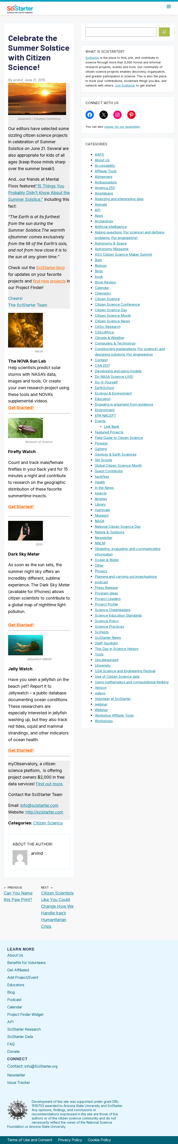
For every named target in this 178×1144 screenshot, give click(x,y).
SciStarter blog (50, 267)
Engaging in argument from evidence (124, 404)
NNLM (100, 543)
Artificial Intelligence (111, 226)
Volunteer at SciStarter (113, 698)
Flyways (101, 443)
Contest (101, 360)
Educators (15, 985)
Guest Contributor (109, 471)
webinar (101, 704)
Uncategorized (106, 660)
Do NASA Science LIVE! (114, 376)
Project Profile (106, 604)
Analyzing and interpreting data (119, 199)
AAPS (99, 154)
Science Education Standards (118, 615)
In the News (104, 487)
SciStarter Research (24, 1029)
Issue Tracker (18, 1082)
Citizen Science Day (111, 310)
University (103, 665)
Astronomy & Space (111, 243)
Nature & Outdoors (109, 532)
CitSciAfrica (104, 332)
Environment (104, 410)
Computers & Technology (115, 343)
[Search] (164, 32)
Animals (101, 204)
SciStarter (92, 57)
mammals (102, 510)
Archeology (104, 221)
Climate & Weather (109, 338)
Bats (98, 260)
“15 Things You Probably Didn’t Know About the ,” (39, 192)
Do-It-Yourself (106, 382)
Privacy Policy (70, 1140)
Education (103, 399)
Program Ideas (106, 593)
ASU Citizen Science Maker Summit (123, 254)
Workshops (104, 721)
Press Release (106, 587)
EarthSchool (104, 387)
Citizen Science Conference (117, 304)
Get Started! (21, 407)
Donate (13, 1051)
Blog (11, 992)
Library (100, 504)
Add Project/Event (22, 977)
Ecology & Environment (113, 393)
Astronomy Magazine (112, 249)
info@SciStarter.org (41, 1066)
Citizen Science (48, 823)
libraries (101, 499)
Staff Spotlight (106, 643)
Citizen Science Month (113, 315)
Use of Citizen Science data (117, 676)
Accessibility (105, 165)
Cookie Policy (99, 1140)
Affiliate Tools (106, 171)
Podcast (14, 999)
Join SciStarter (125, 85)
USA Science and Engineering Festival (125, 671)
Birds (99, 271)
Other (99, 565)
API (97, 210)
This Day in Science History (117, 649)
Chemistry (103, 293)
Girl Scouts (103, 460)
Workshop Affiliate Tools (114, 715)
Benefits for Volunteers (26, 962)
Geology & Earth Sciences (116, 454)
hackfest (102, 476)
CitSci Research (108, 326)
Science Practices (109, 626)
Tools (99, 654)
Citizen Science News (112, 321)
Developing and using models (118, 371)
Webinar (101, 710)
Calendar (102, 288)
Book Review (105, 282)
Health (100, 482)
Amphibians (104, 193)
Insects (101, 493)
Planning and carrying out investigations (126, 576)
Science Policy (107, 621)
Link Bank (111, 426)
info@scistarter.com (39, 805)
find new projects (49, 281)
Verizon (101, 687)
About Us (102, 160)
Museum (102, 515)
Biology (101, 265)
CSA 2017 (102, 365)
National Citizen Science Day (118, 526)
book (99, 276)
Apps (99, 215)
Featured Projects (109, 432)
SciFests (102, 632)
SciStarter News (108, 637)
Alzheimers (103, 176)
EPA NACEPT (105, 415)
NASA (99, 521)
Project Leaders (108, 599)
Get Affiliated (18, 970)
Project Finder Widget (25, 1014)
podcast (101, 582)
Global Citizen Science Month (118, 465)
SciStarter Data (20, 1036)
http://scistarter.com (44, 812)
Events (100, 421)
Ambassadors (106, 182)
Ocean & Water (107, 560)
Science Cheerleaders (112, 610)
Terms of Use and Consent (29, 1140)
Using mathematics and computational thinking (131, 682)
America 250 (105, 188)
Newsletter (103, 537)
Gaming (101, 449)
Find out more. (49, 783)
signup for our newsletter (122, 126)
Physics (101, 571)
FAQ (11, 1044)
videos (100, 693)
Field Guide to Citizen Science (119, 437)
